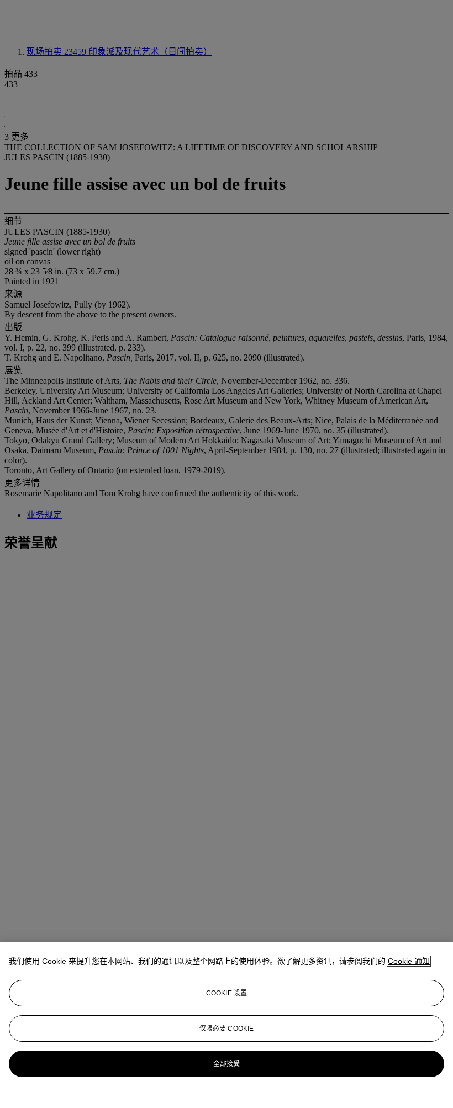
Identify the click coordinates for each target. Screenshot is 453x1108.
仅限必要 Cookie (226, 1028)
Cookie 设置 (226, 993)
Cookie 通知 (409, 961)
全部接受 (226, 1064)
